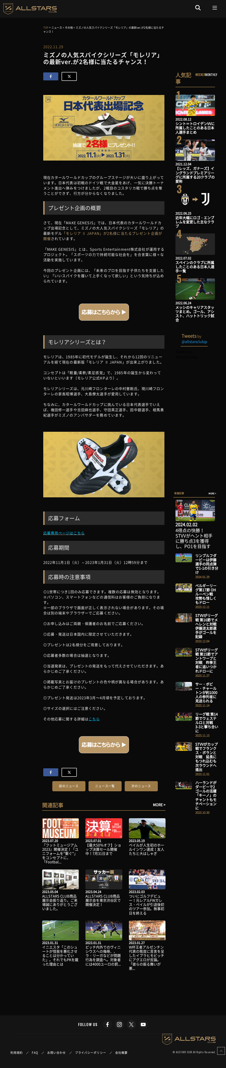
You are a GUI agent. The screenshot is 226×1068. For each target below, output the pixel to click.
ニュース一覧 (105, 786)
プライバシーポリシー (90, 1052)
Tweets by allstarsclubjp (187, 354)
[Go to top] (221, 1051)
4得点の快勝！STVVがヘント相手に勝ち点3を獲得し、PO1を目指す (194, 538)
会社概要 (121, 1052)
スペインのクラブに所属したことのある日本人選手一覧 (194, 266)
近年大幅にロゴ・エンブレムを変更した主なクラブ (194, 222)
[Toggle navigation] (215, 7)
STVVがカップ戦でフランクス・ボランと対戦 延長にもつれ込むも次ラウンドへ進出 (206, 756)
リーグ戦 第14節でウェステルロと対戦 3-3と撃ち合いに (206, 722)
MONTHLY (211, 74)
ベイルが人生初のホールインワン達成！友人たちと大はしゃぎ (146, 849)
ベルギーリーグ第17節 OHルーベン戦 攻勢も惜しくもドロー (206, 594)
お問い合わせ (56, 1052)
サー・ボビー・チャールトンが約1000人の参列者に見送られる (206, 692)
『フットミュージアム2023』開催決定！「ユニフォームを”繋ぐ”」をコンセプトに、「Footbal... (60, 853)
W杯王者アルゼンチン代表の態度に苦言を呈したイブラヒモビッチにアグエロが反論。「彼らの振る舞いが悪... (146, 957)
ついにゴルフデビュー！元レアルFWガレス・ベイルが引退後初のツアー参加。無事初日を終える (146, 904)
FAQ (35, 1052)
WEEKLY (200, 74)
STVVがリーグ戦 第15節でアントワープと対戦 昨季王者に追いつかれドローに (206, 660)
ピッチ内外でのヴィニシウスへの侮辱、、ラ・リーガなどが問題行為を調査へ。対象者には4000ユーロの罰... (103, 955)
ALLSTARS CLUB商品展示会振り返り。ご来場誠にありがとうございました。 (59, 902)
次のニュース (141, 786)
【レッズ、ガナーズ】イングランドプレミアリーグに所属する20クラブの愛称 (195, 175)
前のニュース (69, 786)
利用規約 (16, 1052)
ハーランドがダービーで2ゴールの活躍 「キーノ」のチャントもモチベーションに (207, 795)
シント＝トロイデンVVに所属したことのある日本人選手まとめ (195, 127)
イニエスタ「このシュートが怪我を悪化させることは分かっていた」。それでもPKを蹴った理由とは (60, 955)
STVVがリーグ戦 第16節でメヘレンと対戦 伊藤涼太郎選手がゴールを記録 (207, 626)
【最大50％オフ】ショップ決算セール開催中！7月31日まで (103, 849)
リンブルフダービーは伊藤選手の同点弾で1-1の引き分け (206, 564)
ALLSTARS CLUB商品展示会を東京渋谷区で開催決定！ (103, 900)
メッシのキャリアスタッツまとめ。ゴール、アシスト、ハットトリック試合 (194, 314)
